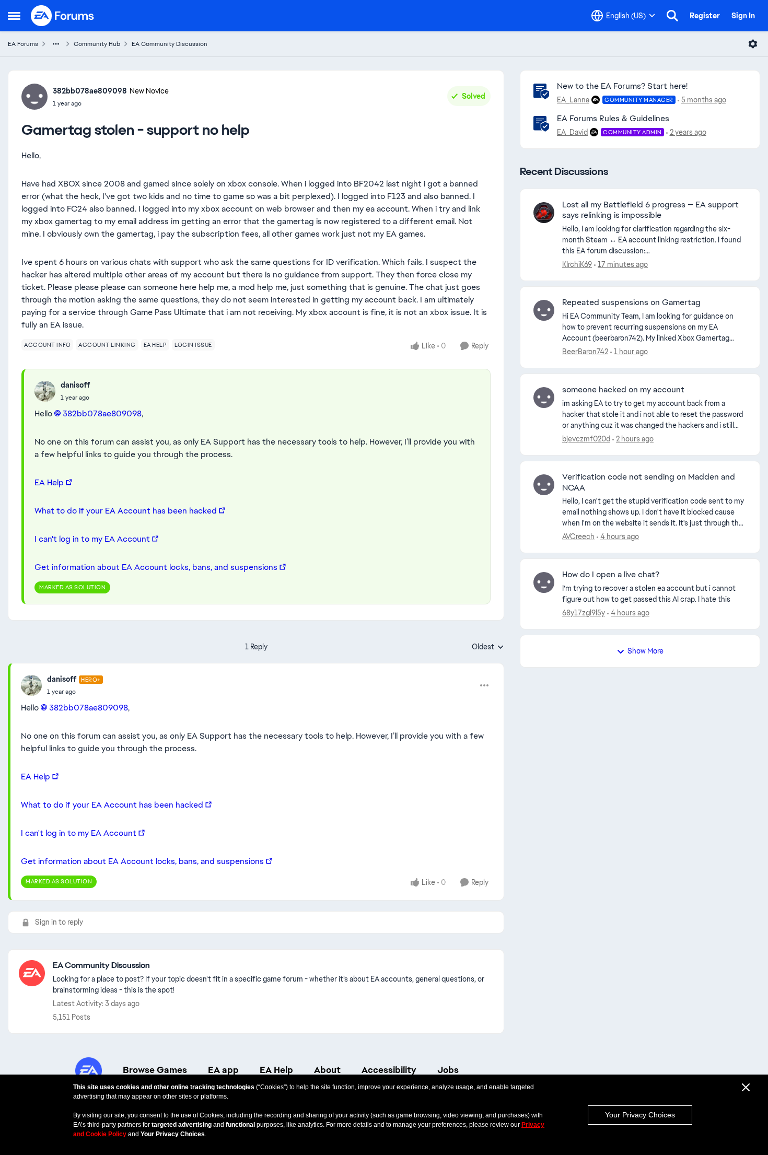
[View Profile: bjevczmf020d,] (543, 397)
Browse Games (155, 1070)
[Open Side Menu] (14, 16)
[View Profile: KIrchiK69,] (543, 212)
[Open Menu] (753, 44)
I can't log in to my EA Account (92, 538)
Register (705, 15)
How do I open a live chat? (610, 574)
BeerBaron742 (585, 351)
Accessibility (389, 1070)
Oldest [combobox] (488, 647)
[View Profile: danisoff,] (44, 391)
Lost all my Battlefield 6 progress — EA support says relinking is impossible (650, 210)
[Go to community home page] (63, 15)
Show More (645, 651)
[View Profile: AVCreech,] (543, 484)
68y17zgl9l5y (583, 612)
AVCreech (578, 536)
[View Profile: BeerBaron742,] (543, 310)
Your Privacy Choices (640, 1115)
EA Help (49, 482)
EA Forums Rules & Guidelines (613, 118)
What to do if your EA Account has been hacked (125, 510)
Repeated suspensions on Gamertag (631, 302)
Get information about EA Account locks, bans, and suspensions (155, 567)
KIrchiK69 (577, 264)
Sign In (743, 15)
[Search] (672, 15)
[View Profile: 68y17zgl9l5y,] (543, 582)
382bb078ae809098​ (102, 413)
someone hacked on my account (623, 389)
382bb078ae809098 (90, 91)
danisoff (75, 385)
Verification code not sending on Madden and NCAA (648, 482)
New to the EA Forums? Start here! (622, 85)
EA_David (572, 132)
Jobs (448, 1070)
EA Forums (23, 44)
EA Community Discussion (169, 44)
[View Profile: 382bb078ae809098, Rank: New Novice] (34, 97)
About (327, 1070)
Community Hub (97, 44)
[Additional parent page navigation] (56, 44)
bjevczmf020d (586, 439)
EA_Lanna (573, 99)
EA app (223, 1070)
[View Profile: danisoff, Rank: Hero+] (31, 685)
